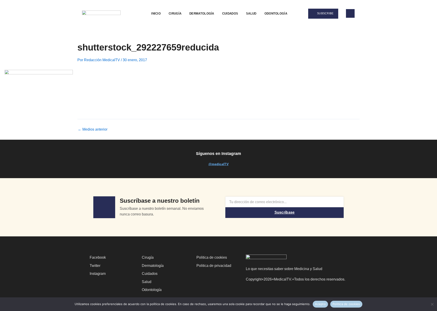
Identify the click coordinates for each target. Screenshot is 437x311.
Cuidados (230, 13)
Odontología (275, 13)
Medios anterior (92, 129)
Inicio (156, 13)
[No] (432, 303)
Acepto (320, 304)
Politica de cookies (346, 304)
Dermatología (201, 13)
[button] (297, 14)
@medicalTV (218, 164)
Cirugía (175, 13)
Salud (251, 13)
